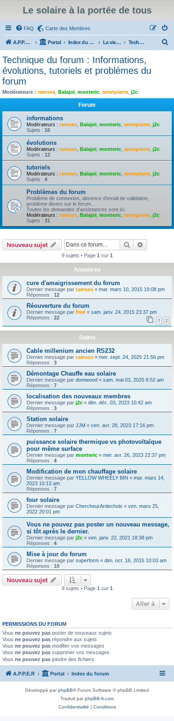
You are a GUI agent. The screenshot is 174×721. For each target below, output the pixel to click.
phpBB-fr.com (99, 698)
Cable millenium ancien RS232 (70, 350)
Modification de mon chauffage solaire (81, 471)
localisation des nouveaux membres (78, 396)
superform (87, 560)
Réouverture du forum (58, 305)
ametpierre (115, 92)
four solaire (42, 499)
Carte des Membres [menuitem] (67, 28)
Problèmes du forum (56, 191)
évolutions (41, 142)
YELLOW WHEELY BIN (102, 478)
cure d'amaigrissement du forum (73, 282)
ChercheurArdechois (99, 506)
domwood (86, 380)
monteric (88, 92)
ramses (46, 92)
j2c (134, 92)
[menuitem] (24, 28)
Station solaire (47, 419)
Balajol (66, 92)
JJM (80, 425)
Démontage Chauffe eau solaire (71, 373)
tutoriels (38, 167)
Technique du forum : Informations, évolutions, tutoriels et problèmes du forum (76, 70)
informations (44, 118)
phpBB (65, 690)
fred (80, 312)
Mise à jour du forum (56, 554)
